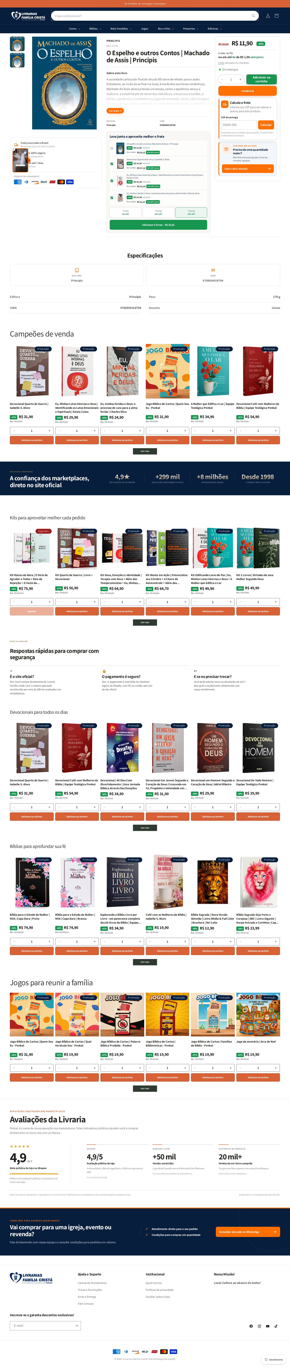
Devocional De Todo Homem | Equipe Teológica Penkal (254, 782)
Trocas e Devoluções (90, 1290)
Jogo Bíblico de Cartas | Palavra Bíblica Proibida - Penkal (120, 1043)
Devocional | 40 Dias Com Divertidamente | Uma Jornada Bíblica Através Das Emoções (120, 784)
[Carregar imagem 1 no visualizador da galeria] (17, 43)
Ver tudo (145, 451)
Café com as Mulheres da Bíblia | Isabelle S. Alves (166, 916)
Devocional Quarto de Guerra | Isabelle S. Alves (148, 159)
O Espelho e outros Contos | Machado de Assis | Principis (152, 143)
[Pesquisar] (254, 16)
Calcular (266, 125)
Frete (221, 62)
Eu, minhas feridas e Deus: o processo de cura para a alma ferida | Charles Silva (163, 193)
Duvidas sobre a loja (158, 1296)
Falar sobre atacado (236, 168)
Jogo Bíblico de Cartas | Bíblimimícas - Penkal (160, 1043)
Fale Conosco (86, 1303)
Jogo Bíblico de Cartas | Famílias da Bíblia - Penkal (211, 1043)
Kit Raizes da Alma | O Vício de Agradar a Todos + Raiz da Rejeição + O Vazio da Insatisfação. (29, 579)
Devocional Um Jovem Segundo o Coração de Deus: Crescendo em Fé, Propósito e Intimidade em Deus (167, 784)
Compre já (247, 91)
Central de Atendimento (92, 1283)
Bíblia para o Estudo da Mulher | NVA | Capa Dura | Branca (75, 916)
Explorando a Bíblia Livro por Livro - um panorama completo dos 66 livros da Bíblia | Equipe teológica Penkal (120, 918)
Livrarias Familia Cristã (135, 1359)
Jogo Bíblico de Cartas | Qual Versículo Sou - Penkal (73, 1043)
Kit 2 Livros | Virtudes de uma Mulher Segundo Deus (254, 577)
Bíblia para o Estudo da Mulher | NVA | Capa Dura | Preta (30, 916)
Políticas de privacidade (160, 1290)
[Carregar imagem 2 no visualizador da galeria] (17, 60)
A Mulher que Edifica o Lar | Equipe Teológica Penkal (212, 406)
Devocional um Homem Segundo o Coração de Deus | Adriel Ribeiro (213, 782)
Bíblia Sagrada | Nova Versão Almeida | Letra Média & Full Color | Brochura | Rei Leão (212, 918)
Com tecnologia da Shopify (162, 1359)
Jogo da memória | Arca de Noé (256, 1041)
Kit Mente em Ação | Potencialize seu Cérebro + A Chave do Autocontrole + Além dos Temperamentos (167, 579)
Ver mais (114, 110)
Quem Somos (154, 1283)
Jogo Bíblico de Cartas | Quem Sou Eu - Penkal (167, 406)
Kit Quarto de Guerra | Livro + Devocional (74, 577)
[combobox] (155, 16)
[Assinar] (76, 1325)
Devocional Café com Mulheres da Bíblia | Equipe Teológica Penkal (257, 406)
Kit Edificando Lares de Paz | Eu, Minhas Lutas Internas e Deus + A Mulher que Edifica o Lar (211, 579)
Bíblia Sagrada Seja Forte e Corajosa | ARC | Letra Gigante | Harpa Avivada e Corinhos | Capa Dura (257, 918)
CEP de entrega (229, 117)
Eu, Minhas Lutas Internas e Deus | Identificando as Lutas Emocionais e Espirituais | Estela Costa (165, 176)
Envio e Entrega (87, 1296)
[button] (276, 15)
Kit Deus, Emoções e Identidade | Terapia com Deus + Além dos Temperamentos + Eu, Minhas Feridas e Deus (121, 579)
